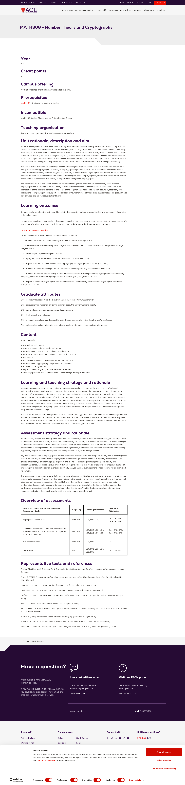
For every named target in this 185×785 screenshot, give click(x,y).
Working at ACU (27, 743)
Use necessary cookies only (164, 768)
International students (84, 10)
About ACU (149, 10)
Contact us (160, 3)
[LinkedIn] (116, 738)
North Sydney (82, 738)
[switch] (74, 780)
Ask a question (77, 711)
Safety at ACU (81, 3)
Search (159, 10)
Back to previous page (36, 641)
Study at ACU (67, 10)
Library (140, 3)
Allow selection (164, 760)
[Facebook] (108, 738)
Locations (113, 10)
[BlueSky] (128, 738)
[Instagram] (112, 738)
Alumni (53, 3)
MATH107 (25, 103)
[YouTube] (120, 738)
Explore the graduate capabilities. (35, 230)
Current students (126, 3)
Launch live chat (77, 693)
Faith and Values (28, 3)
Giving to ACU (66, 3)
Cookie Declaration (46, 760)
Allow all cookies (164, 752)
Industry (42, 3)
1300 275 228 (145, 711)
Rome (78, 743)
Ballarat (61, 738)
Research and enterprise (131, 10)
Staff (150, 3)
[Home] (29, 10)
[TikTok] (124, 738)
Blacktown (62, 743)
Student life (102, 10)
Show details (135, 780)
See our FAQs (125, 693)
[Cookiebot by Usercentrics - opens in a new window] (16, 780)
